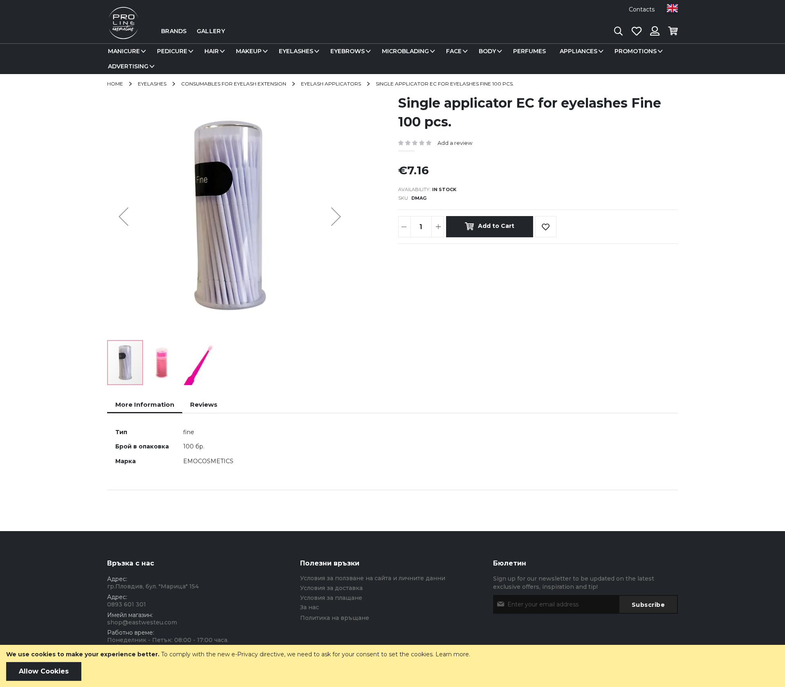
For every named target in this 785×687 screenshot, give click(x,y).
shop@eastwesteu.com (142, 622)
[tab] (144, 404)
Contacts (642, 9)
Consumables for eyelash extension (233, 84)
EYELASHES (152, 84)
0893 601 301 (126, 604)
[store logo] (123, 31)
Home (115, 84)
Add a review (454, 143)
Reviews (204, 404)
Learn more (452, 654)
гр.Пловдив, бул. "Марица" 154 (153, 586)
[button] (672, 8)
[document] (392, 666)
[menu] (392, 59)
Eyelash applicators (331, 84)
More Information (144, 404)
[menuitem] (125, 51)
